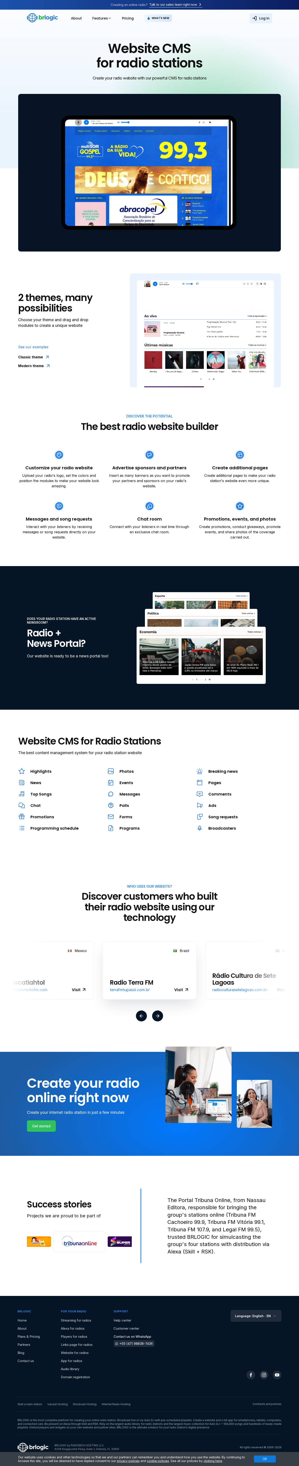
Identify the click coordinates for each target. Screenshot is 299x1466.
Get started (41, 1126)
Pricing (128, 18)
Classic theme (30, 357)
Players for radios (74, 1336)
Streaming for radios (76, 1320)
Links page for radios (77, 1345)
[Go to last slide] (141, 1016)
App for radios (71, 1361)
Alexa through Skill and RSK (80, 1424)
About (76, 18)
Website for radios (75, 1353)
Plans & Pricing (29, 1336)
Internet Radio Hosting (116, 1404)
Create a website (204, 1420)
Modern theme (31, 366)
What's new (160, 18)
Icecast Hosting (57, 1404)
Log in (264, 18)
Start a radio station (30, 1404)
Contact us (26, 1361)
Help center (122, 1320)
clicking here (213, 1461)
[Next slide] (157, 1016)
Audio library (70, 1369)
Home (22, 1320)
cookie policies (158, 1461)
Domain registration (75, 1377)
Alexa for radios (72, 1328)
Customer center (126, 1328)
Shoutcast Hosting (85, 1404)
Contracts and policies (267, 1404)
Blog (21, 1353)
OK (265, 1459)
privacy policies (128, 1461)
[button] (38, 1241)
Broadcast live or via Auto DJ (135, 1420)
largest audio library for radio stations (139, 1424)
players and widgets (52, 1427)
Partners (24, 1345)
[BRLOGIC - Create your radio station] (42, 18)
